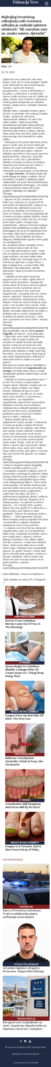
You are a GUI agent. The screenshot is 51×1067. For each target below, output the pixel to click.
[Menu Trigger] (46, 3)
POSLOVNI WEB (31, 1063)
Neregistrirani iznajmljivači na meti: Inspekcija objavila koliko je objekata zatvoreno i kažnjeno (24, 1026)
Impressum (17, 1054)
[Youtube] (30, 1041)
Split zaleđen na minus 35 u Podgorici (24, 579)
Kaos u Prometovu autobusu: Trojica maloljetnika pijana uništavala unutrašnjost (22, 914)
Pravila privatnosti (31, 1054)
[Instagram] (25, 1041)
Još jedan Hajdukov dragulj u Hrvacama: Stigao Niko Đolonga (23, 969)
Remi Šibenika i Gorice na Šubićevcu (23, 574)
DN (10, 66)
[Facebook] (21, 1041)
